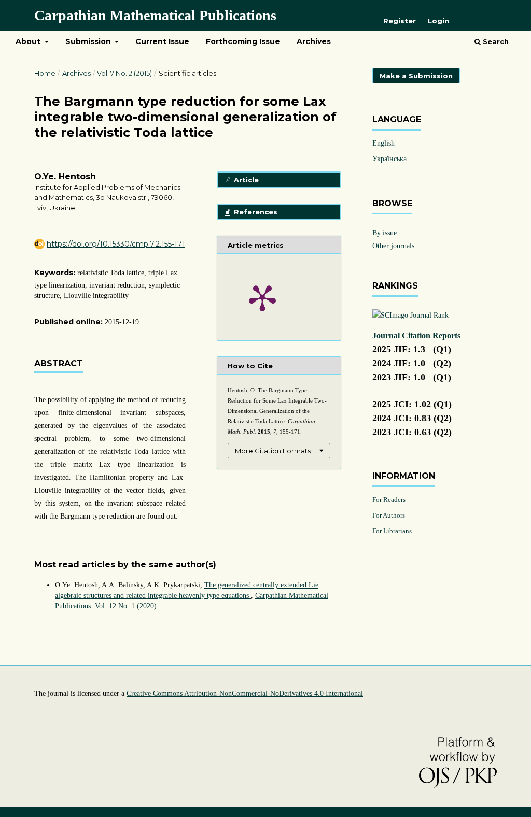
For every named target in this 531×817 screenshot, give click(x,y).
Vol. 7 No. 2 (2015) (124, 73)
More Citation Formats (273, 451)
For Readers (389, 500)
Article (245, 180)
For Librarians (392, 531)
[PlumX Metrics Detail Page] (262, 297)
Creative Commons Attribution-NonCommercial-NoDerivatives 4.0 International (245, 693)
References (254, 212)
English (383, 143)
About (29, 41)
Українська (389, 159)
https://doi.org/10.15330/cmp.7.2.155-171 (116, 244)
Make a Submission (416, 75)
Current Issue (162, 41)
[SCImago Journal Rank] (410, 315)
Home (44, 73)
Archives (314, 41)
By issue (384, 233)
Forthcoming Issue (243, 41)
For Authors (388, 515)
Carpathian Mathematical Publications (155, 15)
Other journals (393, 246)
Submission (89, 41)
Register (399, 21)
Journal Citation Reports (416, 335)
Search (495, 41)
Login (438, 21)
